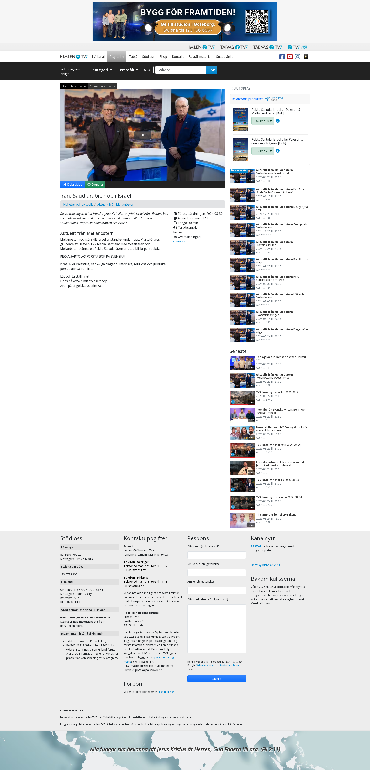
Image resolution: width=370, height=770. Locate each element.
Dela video (74, 184)
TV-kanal (98, 57)
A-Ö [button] (147, 69)
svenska (179, 241)
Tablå (133, 57)
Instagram (298, 56)
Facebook (282, 56)
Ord (306, 56)
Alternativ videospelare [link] (103, 86)
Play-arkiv (117, 57)
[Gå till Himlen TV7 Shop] (273, 99)
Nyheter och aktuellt (78, 204)
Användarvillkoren (230, 665)
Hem (74, 56)
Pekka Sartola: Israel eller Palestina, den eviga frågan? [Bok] (277, 141)
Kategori (100, 69)
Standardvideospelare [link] (74, 86)
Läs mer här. (167, 692)
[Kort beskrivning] (277, 121)
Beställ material (200, 57)
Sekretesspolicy (205, 665)
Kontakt (178, 57)
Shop (163, 57)
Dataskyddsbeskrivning (265, 565)
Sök (212, 69)
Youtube (290, 56)
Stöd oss (148, 57)
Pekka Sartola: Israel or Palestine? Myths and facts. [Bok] (275, 111)
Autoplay (242, 88)
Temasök (126, 69)
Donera (97, 184)
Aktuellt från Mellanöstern (116, 204)
